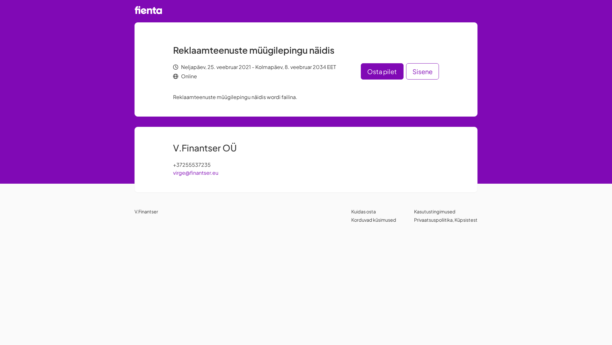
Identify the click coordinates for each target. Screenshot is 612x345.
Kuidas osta (363, 211)
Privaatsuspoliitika (433, 220)
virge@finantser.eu (195, 172)
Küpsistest (466, 220)
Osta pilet (382, 71)
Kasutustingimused (434, 211)
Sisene (422, 71)
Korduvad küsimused (373, 220)
